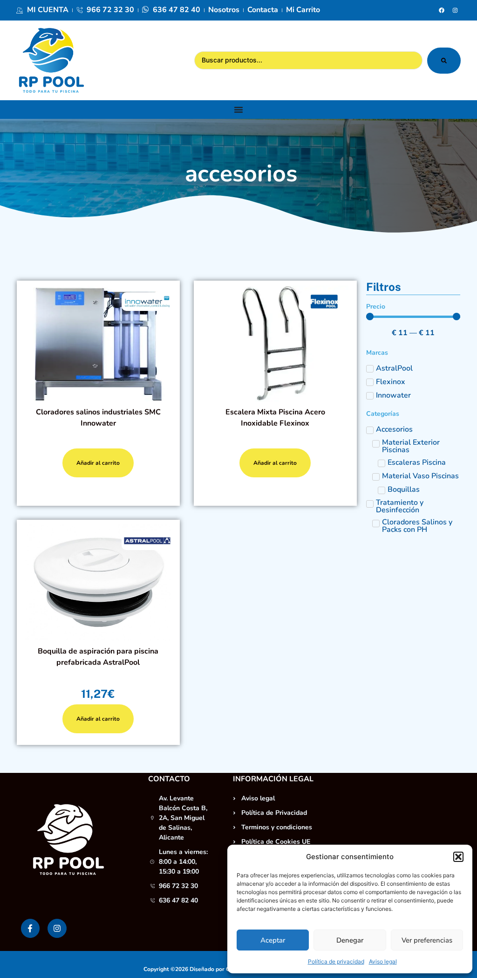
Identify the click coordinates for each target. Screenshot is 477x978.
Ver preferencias (427, 940)
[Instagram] (455, 10)
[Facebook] (441, 10)
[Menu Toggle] (238, 109)
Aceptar (272, 940)
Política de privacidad (336, 961)
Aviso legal (383, 961)
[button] (458, 856)
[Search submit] (444, 61)
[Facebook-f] (30, 928)
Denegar (349, 940)
